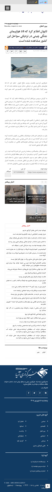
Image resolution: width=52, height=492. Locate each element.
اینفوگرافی (21, 436)
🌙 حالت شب (32, 2)
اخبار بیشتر (9, 182)
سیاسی (43, 421)
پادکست (21, 431)
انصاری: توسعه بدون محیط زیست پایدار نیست (32, 322)
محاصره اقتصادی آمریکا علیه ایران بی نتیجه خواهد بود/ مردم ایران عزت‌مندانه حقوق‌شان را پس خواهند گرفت (26, 264)
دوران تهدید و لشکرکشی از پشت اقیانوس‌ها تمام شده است (29, 234)
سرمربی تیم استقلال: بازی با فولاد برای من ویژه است (31, 318)
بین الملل (42, 431)
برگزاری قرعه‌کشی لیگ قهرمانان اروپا (35, 314)
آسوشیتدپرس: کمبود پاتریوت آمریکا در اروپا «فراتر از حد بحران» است (26, 249)
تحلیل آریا (21, 421)
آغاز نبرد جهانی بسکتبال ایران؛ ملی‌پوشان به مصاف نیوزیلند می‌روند (26, 269)
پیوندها (19, 485)
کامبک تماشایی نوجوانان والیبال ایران (35, 273)
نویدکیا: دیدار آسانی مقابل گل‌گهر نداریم (34, 230)
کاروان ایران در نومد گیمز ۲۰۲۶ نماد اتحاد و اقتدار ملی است (29, 287)
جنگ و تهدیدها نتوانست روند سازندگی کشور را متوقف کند (29, 245)
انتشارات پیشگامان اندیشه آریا (37, 471)
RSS (26, 485)
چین (38, 352)
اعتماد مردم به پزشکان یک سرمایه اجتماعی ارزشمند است (29, 290)
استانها (22, 426)
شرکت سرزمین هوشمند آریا (38, 466)
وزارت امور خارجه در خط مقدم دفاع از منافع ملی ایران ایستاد (28, 294)
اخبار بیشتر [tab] (26, 226)
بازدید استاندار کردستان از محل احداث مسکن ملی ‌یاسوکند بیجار (27, 238)
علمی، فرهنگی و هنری (39, 446)
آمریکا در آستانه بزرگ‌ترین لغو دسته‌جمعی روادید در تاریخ (29, 325)
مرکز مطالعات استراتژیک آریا (38, 462)
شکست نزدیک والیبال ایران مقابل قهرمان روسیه (32, 277)
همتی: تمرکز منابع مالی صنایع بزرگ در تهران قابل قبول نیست (28, 259)
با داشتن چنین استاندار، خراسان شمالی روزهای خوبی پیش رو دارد (27, 242)
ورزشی (43, 441)
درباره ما (44, 485)
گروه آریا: (44, 455)
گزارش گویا (20, 441)
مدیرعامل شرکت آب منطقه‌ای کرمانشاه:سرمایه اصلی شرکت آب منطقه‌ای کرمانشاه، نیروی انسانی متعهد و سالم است (26, 330)
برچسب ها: (42, 348)
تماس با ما (35, 485)
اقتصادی (43, 426)
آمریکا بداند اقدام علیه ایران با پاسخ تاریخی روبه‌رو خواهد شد (28, 298)
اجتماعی (43, 436)
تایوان (43, 352)
